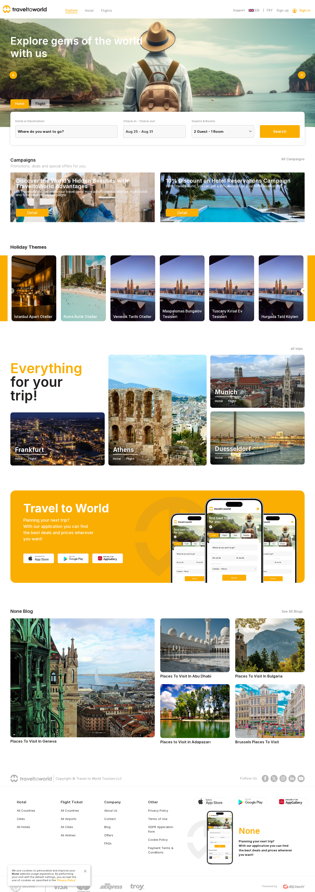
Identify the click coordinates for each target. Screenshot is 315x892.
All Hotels (23, 827)
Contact (110, 819)
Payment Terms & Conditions (160, 850)
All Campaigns (293, 159)
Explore (71, 10)
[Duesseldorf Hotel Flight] (257, 440)
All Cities (67, 827)
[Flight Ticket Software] (283, 886)
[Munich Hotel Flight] (257, 383)
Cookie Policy (158, 839)
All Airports (68, 819)
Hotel (89, 10)
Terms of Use (157, 819)
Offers (108, 835)
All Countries (26, 810)
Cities (21, 819)
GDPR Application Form (160, 829)
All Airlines (68, 835)
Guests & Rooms (203, 121)
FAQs (108, 843)
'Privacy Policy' (66, 880)
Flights (106, 10)
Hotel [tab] (19, 103)
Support (239, 10)
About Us (110, 810)
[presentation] (13, 75)
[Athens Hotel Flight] (157, 410)
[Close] (85, 871)
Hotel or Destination (30, 121)
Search (279, 131)
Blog (107, 827)
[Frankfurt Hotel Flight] (57, 441)
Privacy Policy (158, 810)
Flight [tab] (40, 103)
